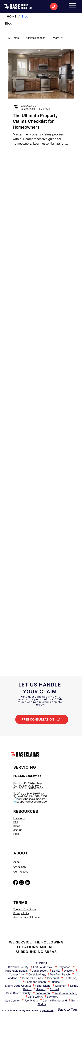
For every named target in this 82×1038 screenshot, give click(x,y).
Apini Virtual (47, 1010)
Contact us (19, 866)
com (46, 801)
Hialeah (40, 989)
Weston (68, 970)
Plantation (70, 978)
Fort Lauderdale (43, 967)
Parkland (12, 978)
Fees (16, 833)
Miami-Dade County (17, 985)
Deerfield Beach (60, 974)
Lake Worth (35, 996)
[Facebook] (15, 882)
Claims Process (35, 37)
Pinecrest (53, 978)
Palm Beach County (18, 993)
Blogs (16, 825)
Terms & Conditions (24, 909)
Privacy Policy (21, 913)
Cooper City (16, 974)
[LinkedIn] (27, 882)
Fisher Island (43, 985)
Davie (55, 970)
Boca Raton (42, 993)
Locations (19, 818)
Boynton (52, 996)
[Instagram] (21, 882)
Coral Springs (36, 974)
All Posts (13, 37)
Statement (34, 917)
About (16, 861)
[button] (41, 719)
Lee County (12, 1000)
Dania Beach (39, 970)
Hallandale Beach (16, 970)
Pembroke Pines (32, 978)
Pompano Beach (35, 981)
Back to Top (67, 1009)
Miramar (60, 985)
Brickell (54, 989)
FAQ (15, 822)
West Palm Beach (65, 993)
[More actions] (69, 107)
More (56, 37)
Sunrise (55, 981)
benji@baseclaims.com (31, 798)
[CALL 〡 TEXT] (54, 6)
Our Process (20, 871)
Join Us (17, 829)
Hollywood (64, 967)
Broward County (18, 967)
